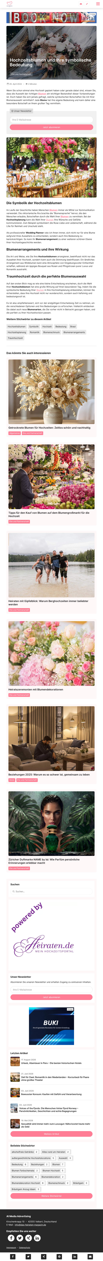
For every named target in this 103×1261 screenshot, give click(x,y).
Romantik (34, 332)
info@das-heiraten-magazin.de (30, 1224)
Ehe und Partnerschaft (21, 74)
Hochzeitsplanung (17, 332)
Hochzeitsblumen (16, 326)
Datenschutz (24, 1247)
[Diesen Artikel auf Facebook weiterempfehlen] (12, 1256)
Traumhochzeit (15, 338)
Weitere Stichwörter (51, 1196)
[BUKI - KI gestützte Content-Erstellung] (51, 1026)
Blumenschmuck (51, 332)
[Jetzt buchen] (51, 17)
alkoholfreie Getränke (24, 1152)
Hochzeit (47, 326)
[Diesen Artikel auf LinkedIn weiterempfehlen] (74, 1256)
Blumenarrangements (74, 332)
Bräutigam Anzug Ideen (25, 1189)
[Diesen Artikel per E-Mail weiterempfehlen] (90, 1256)
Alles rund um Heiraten (55, 1152)
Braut (73, 326)
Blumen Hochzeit (53, 1170)
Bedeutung (61, 326)
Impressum (11, 1247)
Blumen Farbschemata (25, 1170)
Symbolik (34, 326)
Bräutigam (80, 1183)
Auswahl (65, 1158)
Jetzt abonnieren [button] (51, 127)
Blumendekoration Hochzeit (27, 1183)
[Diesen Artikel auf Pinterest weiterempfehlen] (59, 1256)
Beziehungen (39, 1164)
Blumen (42, 93)
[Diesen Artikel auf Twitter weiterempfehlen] (28, 1256)
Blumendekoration (52, 1177)
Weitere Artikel (51, 1134)
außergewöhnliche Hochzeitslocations (33, 1158)
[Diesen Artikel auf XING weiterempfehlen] (43, 1256)
